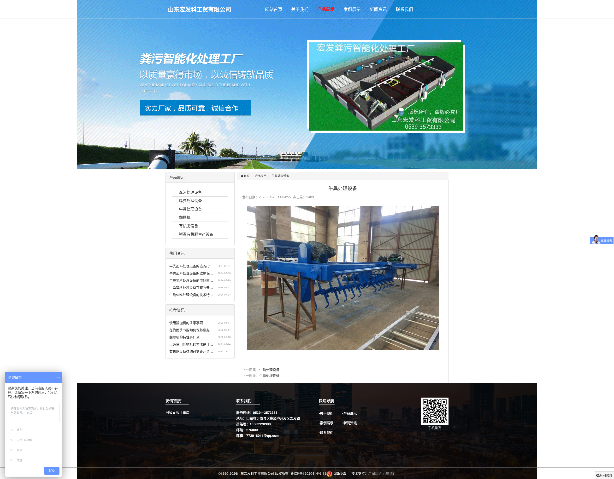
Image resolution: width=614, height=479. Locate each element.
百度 (186, 412)
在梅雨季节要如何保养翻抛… (191, 329)
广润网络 (375, 473)
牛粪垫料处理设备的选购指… (191, 265)
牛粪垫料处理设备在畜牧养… (191, 287)
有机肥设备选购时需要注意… (191, 351)
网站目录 (172, 412)
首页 (246, 176)
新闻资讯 (378, 9)
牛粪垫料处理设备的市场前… (191, 280)
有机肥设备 (188, 225)
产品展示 (326, 9)
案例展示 (352, 9)
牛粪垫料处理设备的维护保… (191, 273)
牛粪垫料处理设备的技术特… (191, 294)
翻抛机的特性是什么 (184, 337)
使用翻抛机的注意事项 (186, 322)
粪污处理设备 (190, 192)
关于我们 (299, 9)
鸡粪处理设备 (190, 200)
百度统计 (389, 473)
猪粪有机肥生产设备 (196, 234)
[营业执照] (337, 473)
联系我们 (404, 9)
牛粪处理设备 (190, 209)
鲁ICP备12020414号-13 (308, 473)
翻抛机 (184, 217)
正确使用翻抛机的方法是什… (191, 344)
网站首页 (273, 9)
